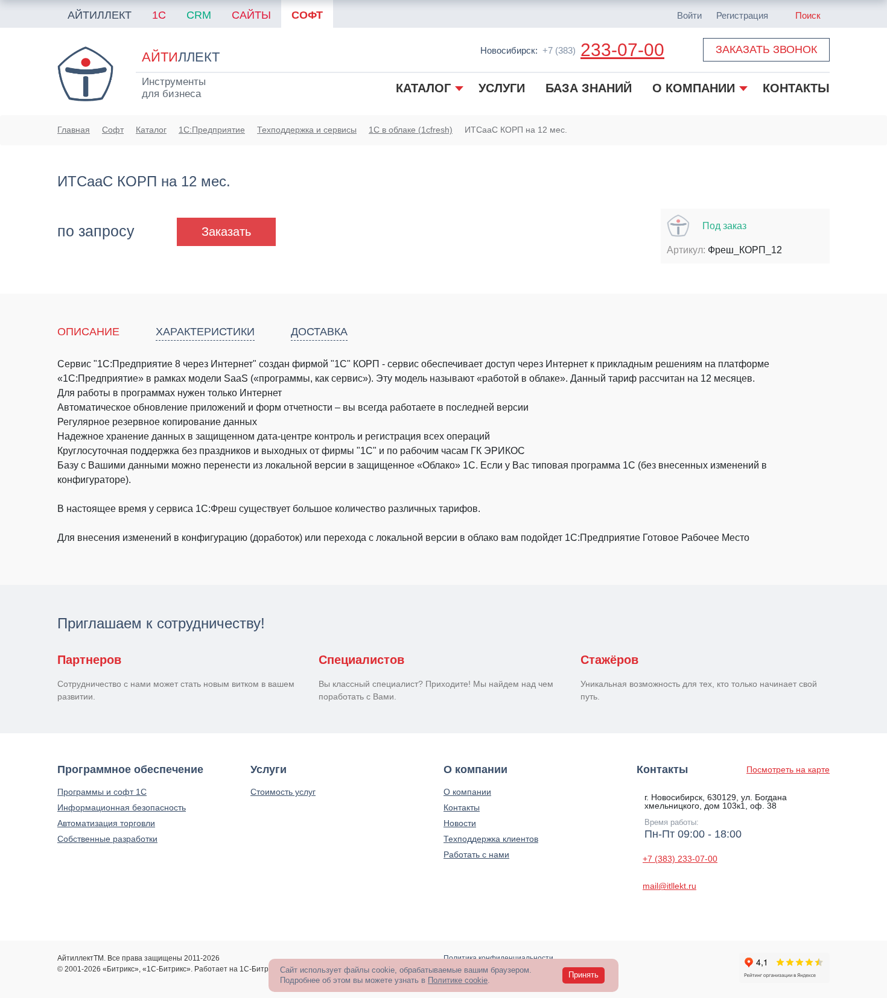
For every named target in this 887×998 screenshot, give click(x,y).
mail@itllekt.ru (669, 886)
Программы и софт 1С (102, 792)
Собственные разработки (107, 839)
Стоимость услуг (283, 792)
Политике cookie (458, 980)
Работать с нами (476, 854)
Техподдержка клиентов (491, 839)
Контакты (462, 807)
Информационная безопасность (121, 807)
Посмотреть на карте (788, 769)
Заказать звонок (766, 49)
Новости (460, 823)
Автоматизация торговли (106, 823)
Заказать (226, 231)
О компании (467, 792)
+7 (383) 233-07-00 (680, 859)
